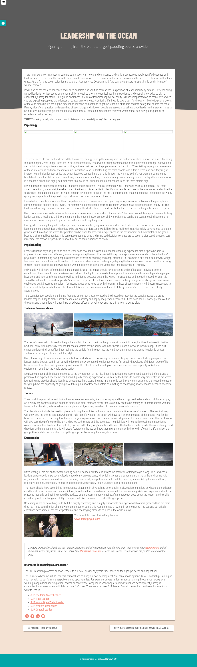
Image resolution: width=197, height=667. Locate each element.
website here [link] (152, 547)
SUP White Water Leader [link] (43, 605)
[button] (27, 616)
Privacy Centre (111, 659)
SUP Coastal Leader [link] (41, 609)
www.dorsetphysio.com (87, 518)
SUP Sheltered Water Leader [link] (45, 595)
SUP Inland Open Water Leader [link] (47, 602)
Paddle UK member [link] (90, 551)
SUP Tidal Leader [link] (39, 598)
